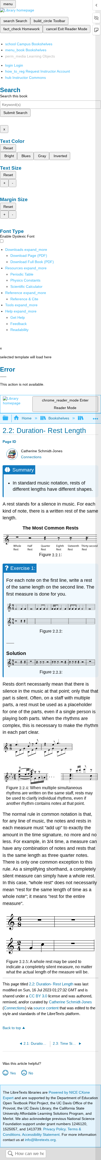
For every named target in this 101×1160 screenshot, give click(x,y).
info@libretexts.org (40, 1140)
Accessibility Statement (41, 1134)
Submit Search (15, 113)
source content (46, 1008)
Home (26, 418)
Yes (13, 1073)
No (30, 1073)
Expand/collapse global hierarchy (8, 418)
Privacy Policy (54, 1129)
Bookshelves (58, 418)
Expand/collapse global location (95, 416)
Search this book (13, 96)
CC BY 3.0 (38, 996)
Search (10, 1154)
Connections (31, 457)
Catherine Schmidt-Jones (70, 1002)
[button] (18, 324)
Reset (8, 148)
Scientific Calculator (26, 286)
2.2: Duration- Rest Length (51, 984)
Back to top (12, 1028)
